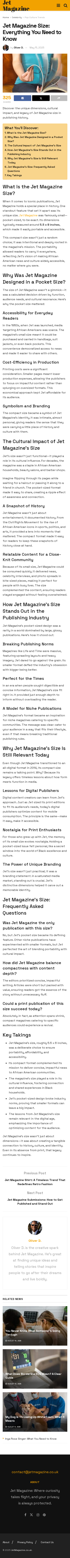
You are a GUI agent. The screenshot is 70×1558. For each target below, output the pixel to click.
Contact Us (47, 1542)
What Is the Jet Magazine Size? (26, 132)
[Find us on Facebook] (25, 1515)
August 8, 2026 (13, 1427)
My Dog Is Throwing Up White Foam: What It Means (35, 1419)
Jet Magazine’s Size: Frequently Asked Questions (31, 169)
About (6, 1542)
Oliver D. (19, 47)
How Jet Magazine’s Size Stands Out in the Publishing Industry (34, 152)
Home (6, 17)
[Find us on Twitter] (31, 1515)
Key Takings (14, 175)
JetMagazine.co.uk (21, 1550)
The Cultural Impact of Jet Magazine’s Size (34, 145)
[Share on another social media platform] (59, 98)
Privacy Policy (25, 1542)
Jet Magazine (28, 215)
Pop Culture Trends (35, 17)
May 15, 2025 (37, 47)
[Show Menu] (58, 5)
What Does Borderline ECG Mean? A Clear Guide (33, 1376)
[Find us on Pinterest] (44, 1515)
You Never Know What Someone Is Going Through (32, 1332)
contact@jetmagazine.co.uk (35, 1472)
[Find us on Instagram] (38, 1515)
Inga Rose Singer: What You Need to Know (31, 1438)
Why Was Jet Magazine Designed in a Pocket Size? (35, 139)
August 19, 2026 (14, 1341)
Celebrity (17, 17)
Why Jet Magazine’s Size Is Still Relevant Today (33, 160)
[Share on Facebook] (22, 98)
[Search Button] (65, 5)
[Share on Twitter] (41, 98)
